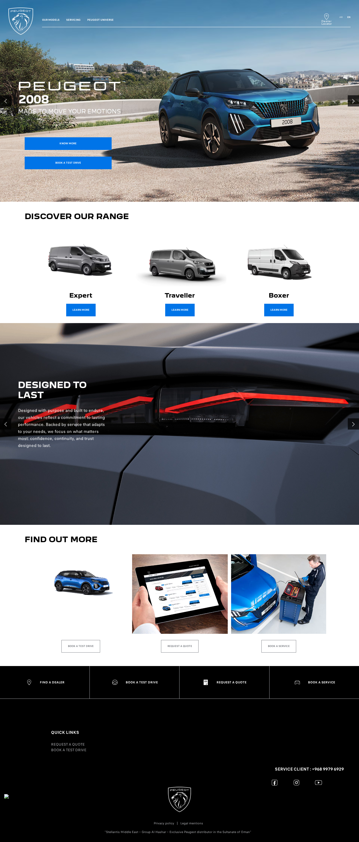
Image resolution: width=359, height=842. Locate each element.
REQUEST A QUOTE (68, 744)
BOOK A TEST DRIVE (68, 750)
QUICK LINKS (65, 732)
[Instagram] (296, 782)
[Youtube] (318, 782)
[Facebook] (274, 782)
